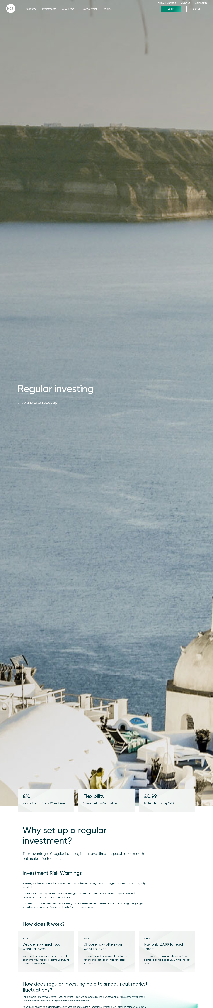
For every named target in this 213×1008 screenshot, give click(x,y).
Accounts (31, 9)
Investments (49, 9)
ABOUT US (185, 3)
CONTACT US (201, 3)
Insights (107, 9)
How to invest (89, 9)
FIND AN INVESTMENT (167, 3)
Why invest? (69, 9)
